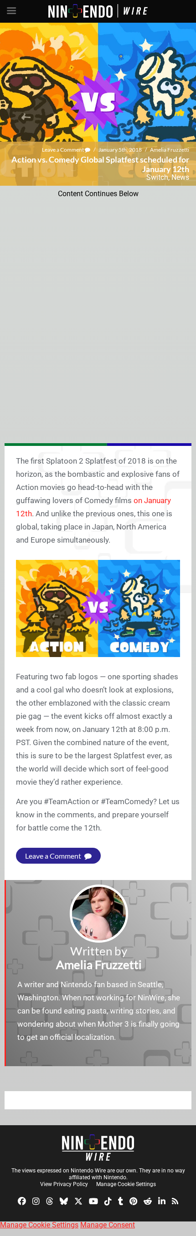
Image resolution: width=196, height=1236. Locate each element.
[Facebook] (22, 1200)
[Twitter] (78, 1200)
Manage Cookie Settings (126, 1184)
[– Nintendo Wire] (98, 1147)
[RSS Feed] (175, 1200)
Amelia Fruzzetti (169, 149)
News (180, 177)
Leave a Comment (63, 149)
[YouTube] (93, 1200)
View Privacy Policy (64, 1184)
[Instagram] (36, 1200)
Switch (157, 177)
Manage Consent (107, 1225)
